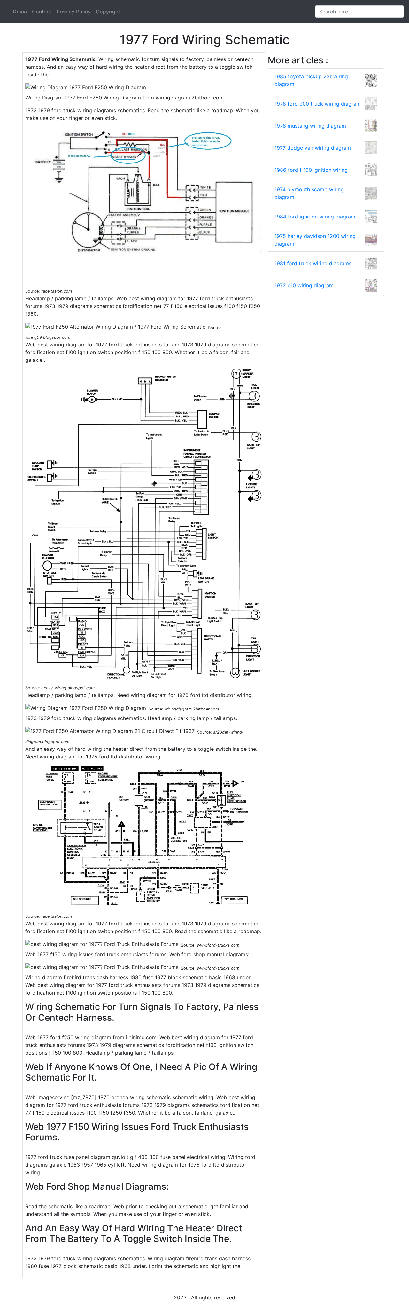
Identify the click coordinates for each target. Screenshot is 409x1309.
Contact (41, 11)
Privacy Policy (74, 11)
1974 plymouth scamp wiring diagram (309, 193)
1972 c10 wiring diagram (304, 285)
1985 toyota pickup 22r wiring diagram (311, 80)
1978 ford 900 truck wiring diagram (317, 103)
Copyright (108, 11)
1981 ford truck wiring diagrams (312, 263)
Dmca (20, 11)
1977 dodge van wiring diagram (312, 148)
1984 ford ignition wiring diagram (314, 216)
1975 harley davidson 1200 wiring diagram (315, 240)
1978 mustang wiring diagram (310, 126)
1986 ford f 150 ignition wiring (311, 170)
